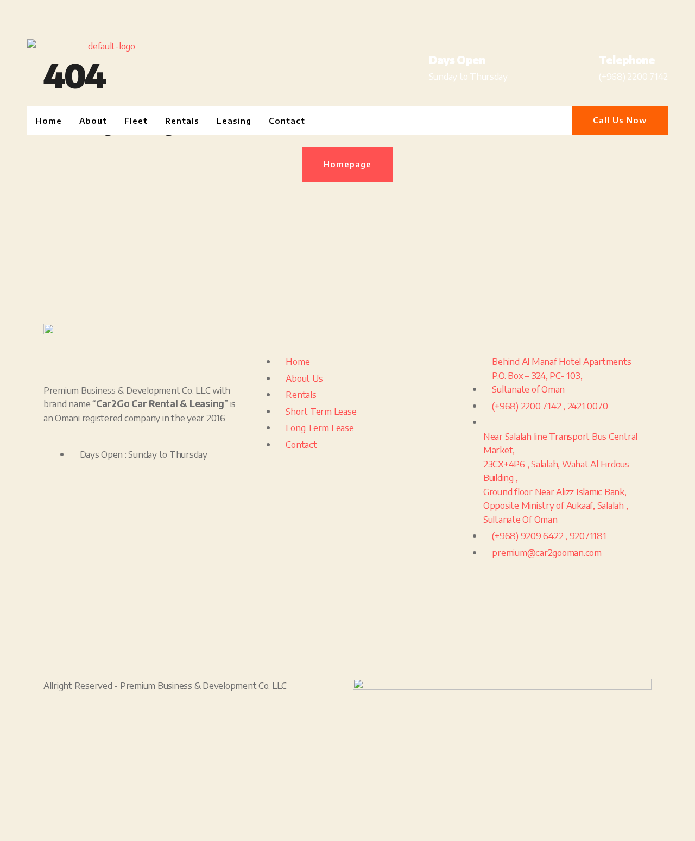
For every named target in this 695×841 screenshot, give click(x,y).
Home (49, 120)
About (93, 120)
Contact (287, 120)
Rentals (182, 120)
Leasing (234, 120)
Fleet (136, 120)
